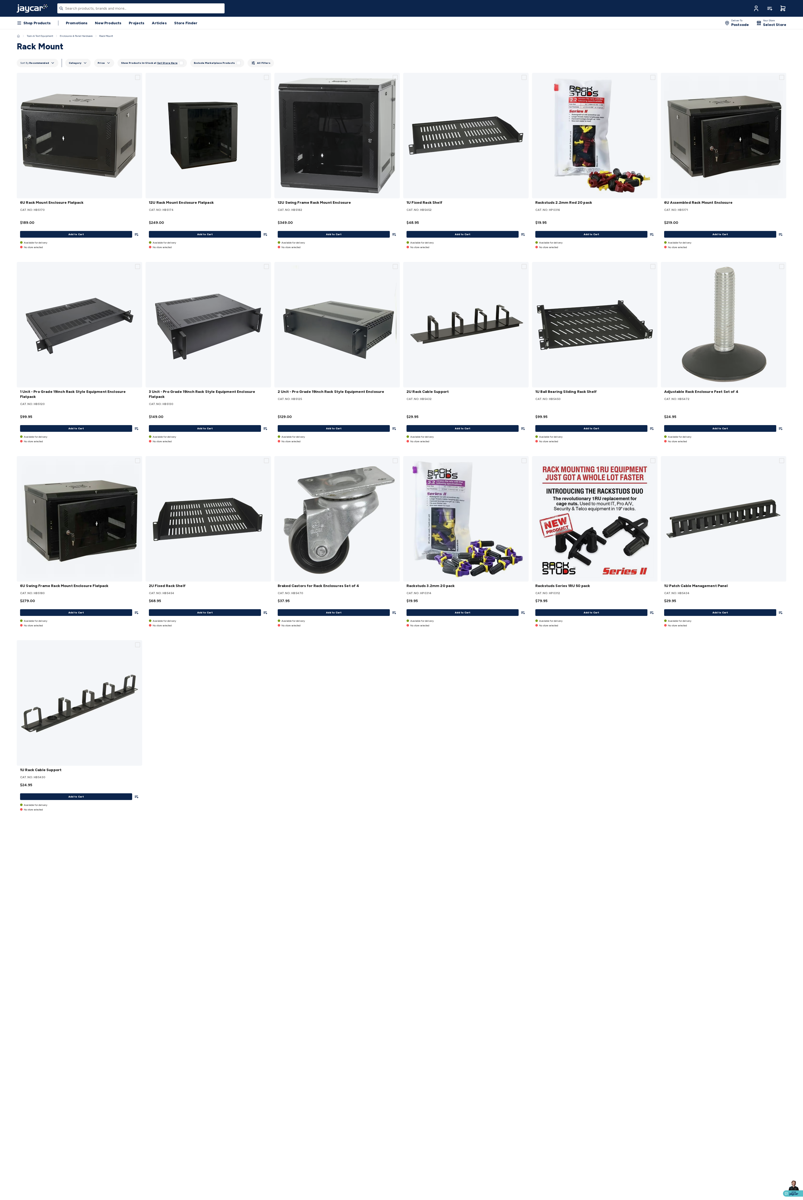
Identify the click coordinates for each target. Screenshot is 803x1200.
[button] (756, 8)
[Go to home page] (32, 8)
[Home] (18, 36)
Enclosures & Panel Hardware (76, 36)
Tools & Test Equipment (40, 36)
